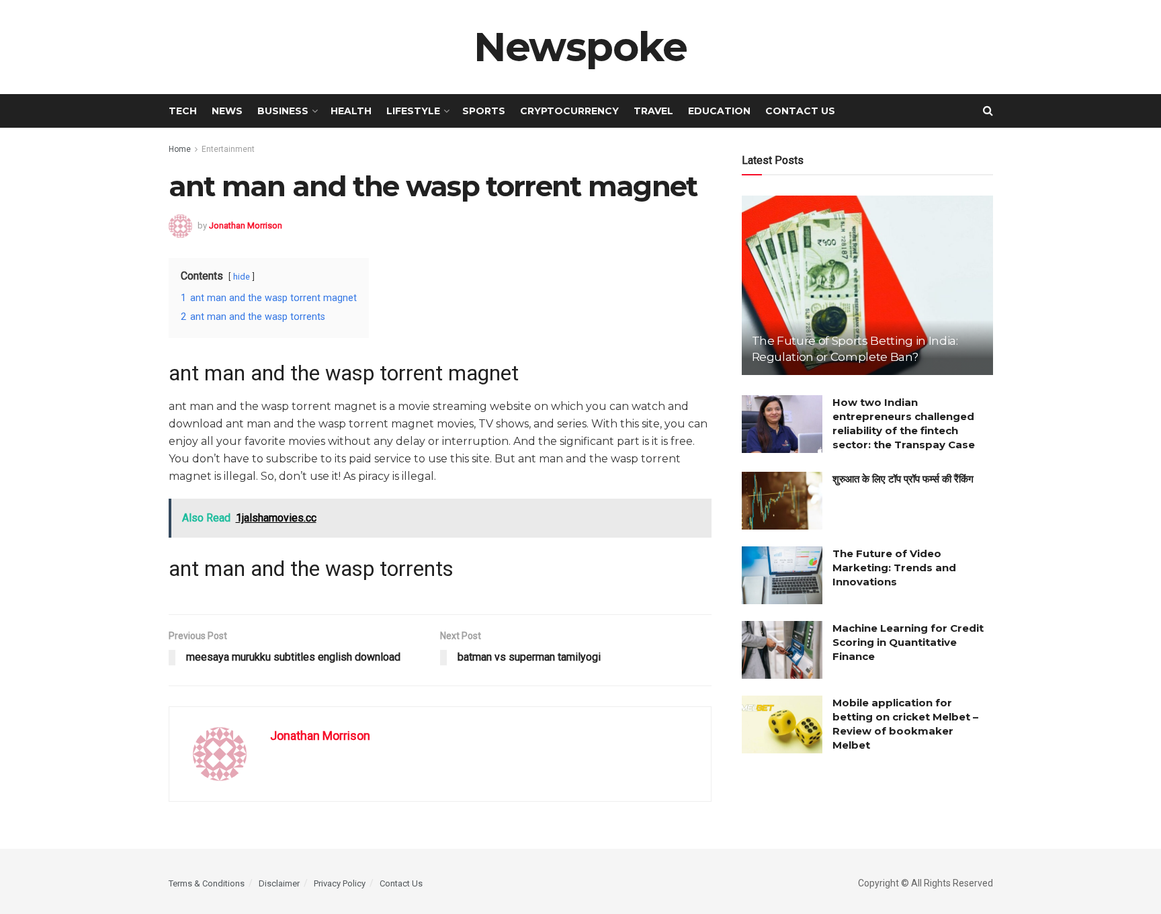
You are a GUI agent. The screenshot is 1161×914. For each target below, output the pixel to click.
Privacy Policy (340, 883)
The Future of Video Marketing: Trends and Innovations (894, 567)
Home (180, 149)
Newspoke (580, 47)
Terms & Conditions (207, 883)
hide (241, 277)
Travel (653, 111)
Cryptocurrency (569, 111)
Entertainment (228, 149)
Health (351, 111)
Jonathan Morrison (245, 225)
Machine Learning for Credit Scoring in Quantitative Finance (908, 642)
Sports (483, 111)
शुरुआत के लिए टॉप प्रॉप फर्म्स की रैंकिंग (903, 478)
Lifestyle (413, 111)
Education (719, 111)
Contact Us (800, 111)
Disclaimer (279, 883)
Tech (183, 111)
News (227, 111)
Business (282, 111)
